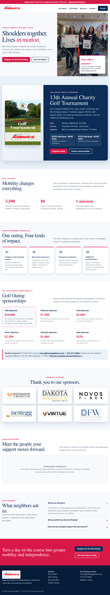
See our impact (40, 59)
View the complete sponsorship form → (66, 356)
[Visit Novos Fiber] (91, 396)
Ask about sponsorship (87, 555)
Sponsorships (53, 580)
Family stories (53, 583)
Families (92, 8)
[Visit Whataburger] (19, 396)
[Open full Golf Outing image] (23, 122)
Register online (58, 151)
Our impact (62, 8)
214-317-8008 (73, 353)
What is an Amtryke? (56, 503)
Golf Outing (73, 8)
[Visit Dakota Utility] (55, 396)
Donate (102, 8)
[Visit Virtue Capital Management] (55, 414)
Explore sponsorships (80, 151)
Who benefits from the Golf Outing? (63, 520)
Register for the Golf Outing (16, 59)
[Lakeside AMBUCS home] (11, 8)
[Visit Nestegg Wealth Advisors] (19, 414)
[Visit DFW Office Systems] (91, 414)
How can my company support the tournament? (68, 527)
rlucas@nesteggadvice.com (52, 353)
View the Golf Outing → (77, 2)
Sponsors (83, 8)
